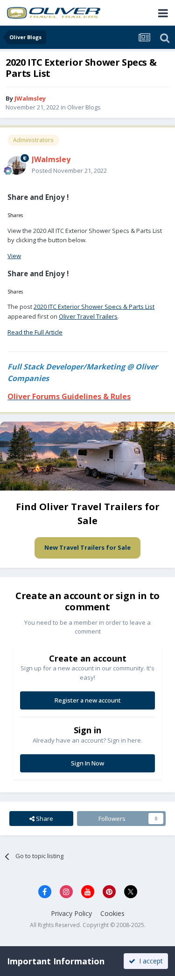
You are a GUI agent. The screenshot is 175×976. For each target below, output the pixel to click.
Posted (69, 170)
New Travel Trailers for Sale (87, 547)
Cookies (112, 913)
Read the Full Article (35, 332)
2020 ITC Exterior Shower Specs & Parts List (94, 306)
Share (44, 818)
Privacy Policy (71, 913)
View (14, 256)
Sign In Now (87, 763)
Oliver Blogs (84, 107)
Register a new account (88, 700)
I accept (149, 960)
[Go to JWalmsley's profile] (16, 165)
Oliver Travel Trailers (88, 316)
